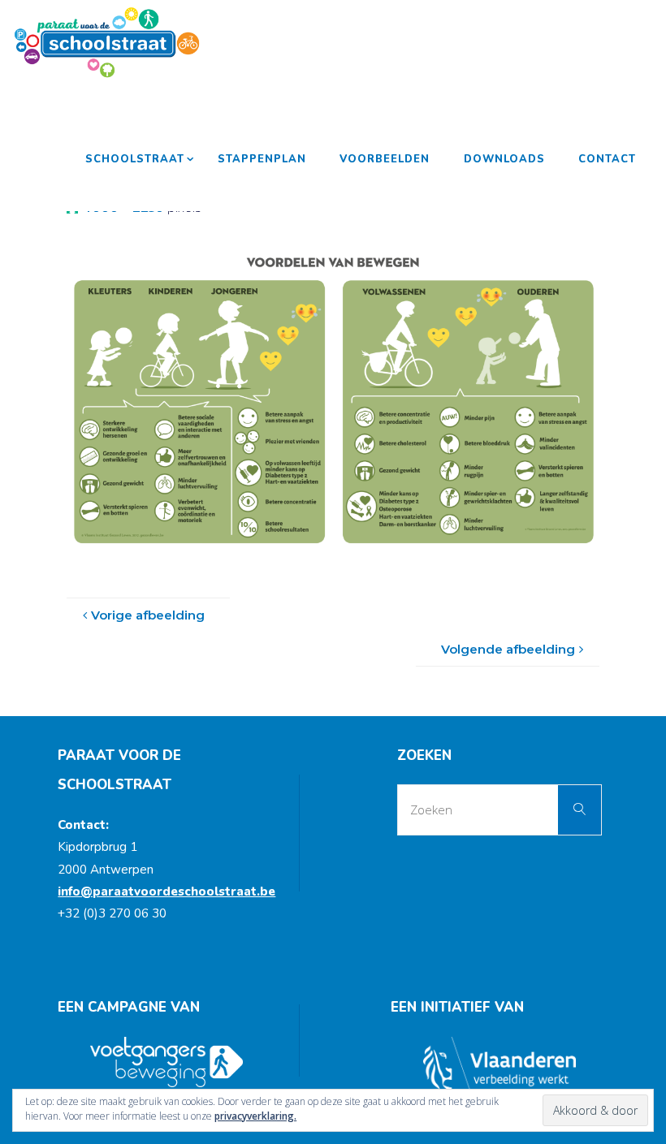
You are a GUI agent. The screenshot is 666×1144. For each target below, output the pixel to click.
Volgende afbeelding (508, 649)
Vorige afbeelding (148, 615)
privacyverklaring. (255, 1116)
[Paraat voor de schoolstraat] (107, 42)
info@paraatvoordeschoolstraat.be (166, 891)
